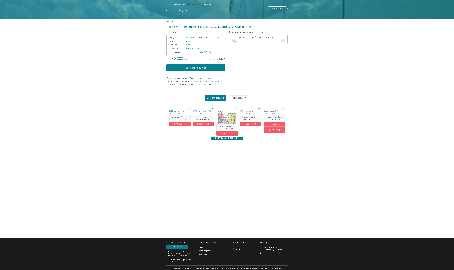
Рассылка (207, 4)
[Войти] (186, 10)
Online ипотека (179, 4)
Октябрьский (173, 81)
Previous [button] (166, 122)
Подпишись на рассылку (227, 138)
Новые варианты (239, 98)
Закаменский (196, 78)
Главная (169, 4)
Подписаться (177, 247)
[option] (258, 41)
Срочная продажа (215, 98)
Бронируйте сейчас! (195, 68)
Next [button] (287, 122)
